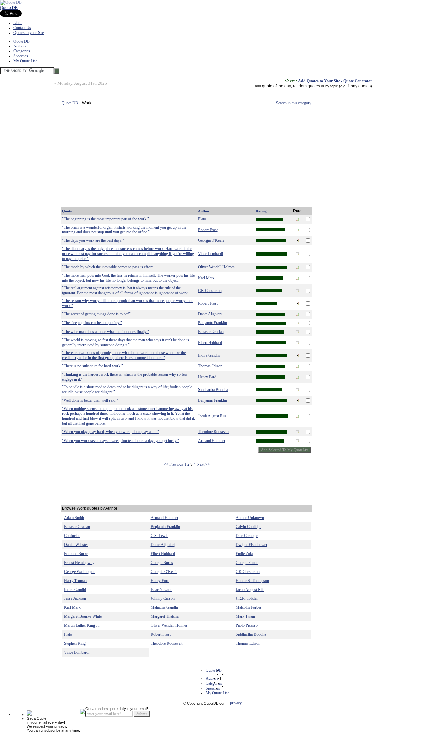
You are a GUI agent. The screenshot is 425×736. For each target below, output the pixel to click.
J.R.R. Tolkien (247, 598)
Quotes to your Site (28, 32)
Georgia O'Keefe (211, 240)
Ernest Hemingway (79, 562)
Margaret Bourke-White (83, 616)
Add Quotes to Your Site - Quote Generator (335, 81)
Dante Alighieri (210, 314)
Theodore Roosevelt (213, 431)
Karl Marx (206, 278)
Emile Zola (244, 553)
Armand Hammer (211, 440)
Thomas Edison (210, 366)
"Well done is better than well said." (90, 400)
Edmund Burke (76, 553)
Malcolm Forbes (249, 607)
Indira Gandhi (209, 355)
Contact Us (22, 27)
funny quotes (359, 86)
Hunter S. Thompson (252, 580)
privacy (236, 703)
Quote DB (9, 7)
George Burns (162, 562)
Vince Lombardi (210, 253)
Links (17, 22)
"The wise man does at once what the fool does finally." (105, 331)
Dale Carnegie (247, 535)
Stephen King (75, 643)
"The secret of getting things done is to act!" (96, 314)
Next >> (203, 464)
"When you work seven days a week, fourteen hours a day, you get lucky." (120, 440)
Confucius (72, 535)
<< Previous (173, 464)
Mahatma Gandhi (164, 607)
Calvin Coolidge (248, 526)
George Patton (247, 562)
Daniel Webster (76, 544)
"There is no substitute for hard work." (92, 366)
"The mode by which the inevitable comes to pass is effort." (108, 267)
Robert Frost (208, 230)
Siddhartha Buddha (213, 389)
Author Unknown (250, 517)
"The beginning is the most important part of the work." (105, 219)
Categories (21, 51)
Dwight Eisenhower (251, 544)
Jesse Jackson (75, 598)
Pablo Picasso (247, 625)
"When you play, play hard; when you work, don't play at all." (110, 431)
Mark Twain (245, 616)
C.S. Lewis (159, 535)
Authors (19, 46)
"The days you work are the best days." (93, 240)
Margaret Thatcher (165, 616)
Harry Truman (75, 580)
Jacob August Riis (212, 416)
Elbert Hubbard (210, 342)
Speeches (20, 56)
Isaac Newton (161, 589)
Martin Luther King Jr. (82, 625)
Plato (202, 219)
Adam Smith (74, 517)
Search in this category (293, 103)
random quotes (306, 86)
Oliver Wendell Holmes (216, 267)
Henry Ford (207, 377)
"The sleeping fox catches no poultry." (92, 323)
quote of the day (276, 86)
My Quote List (25, 61)
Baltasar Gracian (211, 331)
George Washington (79, 571)
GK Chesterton (210, 290)
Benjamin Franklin (212, 323)
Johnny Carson (163, 598)
